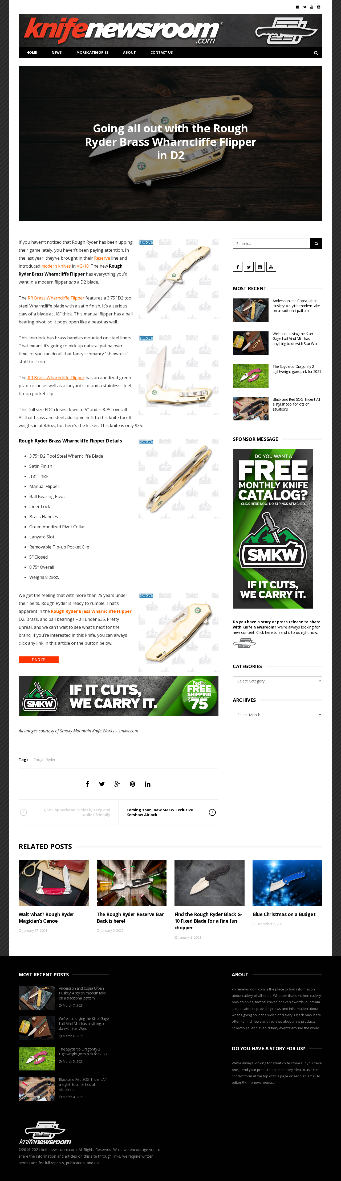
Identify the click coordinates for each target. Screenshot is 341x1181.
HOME (31, 52)
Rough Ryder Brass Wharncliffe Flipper (91, 611)
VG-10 (83, 266)
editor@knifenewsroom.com (255, 1082)
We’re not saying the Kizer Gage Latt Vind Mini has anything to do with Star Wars (296, 338)
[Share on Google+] (117, 784)
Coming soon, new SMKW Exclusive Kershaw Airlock (160, 812)
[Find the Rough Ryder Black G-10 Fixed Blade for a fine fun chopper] (209, 883)
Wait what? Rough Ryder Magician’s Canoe (46, 917)
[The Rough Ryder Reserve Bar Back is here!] (132, 883)
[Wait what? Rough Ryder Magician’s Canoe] (54, 883)
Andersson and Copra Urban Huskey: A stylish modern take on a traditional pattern (296, 305)
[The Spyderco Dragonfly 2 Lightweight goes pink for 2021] (251, 376)
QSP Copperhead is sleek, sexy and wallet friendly (77, 812)
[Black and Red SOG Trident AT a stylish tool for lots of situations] (251, 409)
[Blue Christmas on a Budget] (288, 883)
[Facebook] (297, 7)
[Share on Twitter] (101, 784)
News (57, 52)
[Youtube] (311, 7)
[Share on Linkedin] (147, 784)
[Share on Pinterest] (132, 784)
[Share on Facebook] (87, 784)
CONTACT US (162, 52)
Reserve (102, 258)
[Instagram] (318, 7)
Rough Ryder (44, 759)
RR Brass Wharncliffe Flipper (56, 298)
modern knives (56, 266)
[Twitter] (304, 7)
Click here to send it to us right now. (287, 632)
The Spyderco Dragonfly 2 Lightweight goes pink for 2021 (297, 369)
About (129, 52)
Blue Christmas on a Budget (284, 914)
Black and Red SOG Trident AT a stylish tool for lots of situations (296, 404)
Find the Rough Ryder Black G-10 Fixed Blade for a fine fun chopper (208, 921)
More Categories (92, 52)
